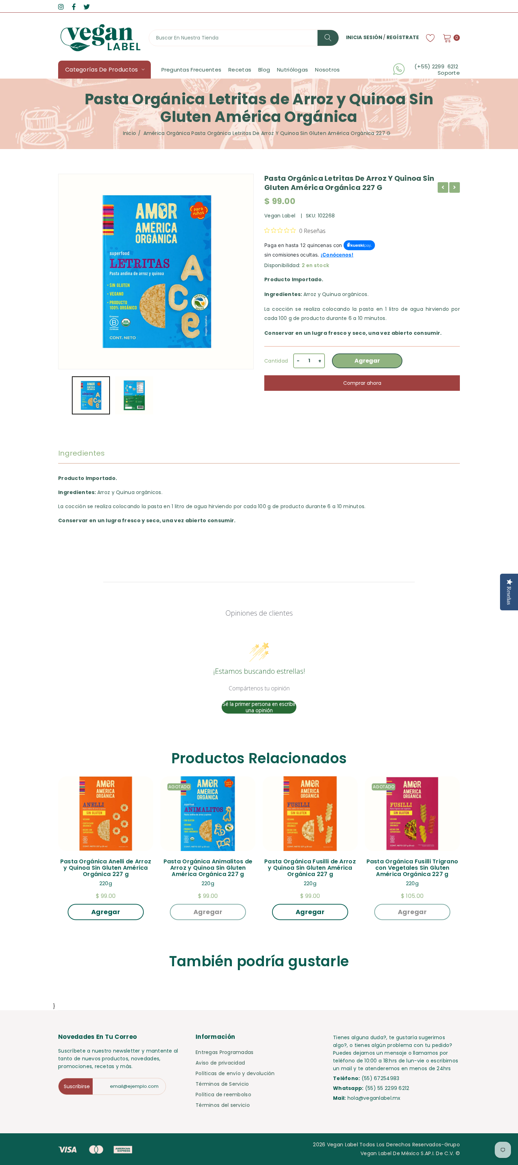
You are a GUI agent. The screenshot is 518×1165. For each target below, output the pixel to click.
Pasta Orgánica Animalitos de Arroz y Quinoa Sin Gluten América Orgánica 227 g (209, 867)
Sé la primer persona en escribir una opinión (259, 707)
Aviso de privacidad (220, 1062)
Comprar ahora (362, 383)
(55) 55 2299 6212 (387, 1088)
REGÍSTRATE (403, 37)
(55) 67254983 (381, 1078)
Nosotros (327, 69)
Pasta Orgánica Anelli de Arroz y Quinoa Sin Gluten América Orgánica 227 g (106, 867)
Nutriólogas (292, 69)
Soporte (449, 73)
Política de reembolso (223, 1094)
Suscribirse (77, 1086)
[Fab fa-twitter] (87, 6)
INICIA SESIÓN (364, 37)
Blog (264, 69)
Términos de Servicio (222, 1083)
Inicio (129, 133)
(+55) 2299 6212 (437, 66)
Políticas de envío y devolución (235, 1073)
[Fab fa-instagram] (61, 6)
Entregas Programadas (225, 1052)
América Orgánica (166, 133)
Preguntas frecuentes (191, 69)
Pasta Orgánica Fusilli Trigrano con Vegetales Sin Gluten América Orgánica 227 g (413, 867)
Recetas (239, 69)
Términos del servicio (223, 1105)
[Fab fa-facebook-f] (74, 6)
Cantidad (276, 360)
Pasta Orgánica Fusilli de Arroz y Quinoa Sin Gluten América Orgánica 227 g (310, 867)
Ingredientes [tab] (81, 453)
